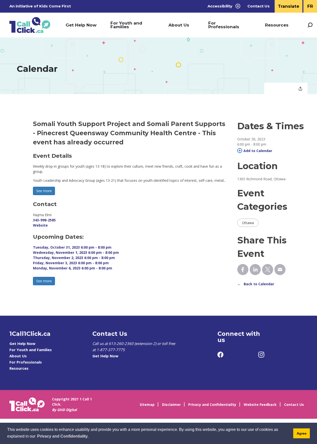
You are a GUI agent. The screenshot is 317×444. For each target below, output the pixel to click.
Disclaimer (171, 404)
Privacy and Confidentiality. (62, 436)
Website (40, 225)
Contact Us (258, 6)
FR (310, 6)
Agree (302, 433)
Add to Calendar (257, 150)
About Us (178, 25)
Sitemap (147, 404)
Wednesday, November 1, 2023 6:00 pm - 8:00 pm (76, 252)
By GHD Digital (64, 409)
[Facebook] (220, 355)
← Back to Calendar (255, 284)
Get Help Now (81, 25)
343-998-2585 (44, 220)
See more (44, 190)
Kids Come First (55, 6)
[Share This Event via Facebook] (242, 269)
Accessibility (220, 6)
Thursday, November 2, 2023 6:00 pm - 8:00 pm (74, 257)
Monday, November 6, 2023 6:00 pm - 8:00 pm (72, 268)
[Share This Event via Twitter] (267, 269)
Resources (277, 25)
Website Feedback (260, 404)
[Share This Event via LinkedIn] (255, 269)
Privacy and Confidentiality (212, 404)
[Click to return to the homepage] (29, 25)
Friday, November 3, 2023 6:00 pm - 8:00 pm (71, 263)
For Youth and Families (126, 25)
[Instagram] (261, 355)
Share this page (300, 89)
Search (310, 25)
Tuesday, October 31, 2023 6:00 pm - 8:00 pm (72, 247)
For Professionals (223, 25)
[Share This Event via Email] (280, 269)
